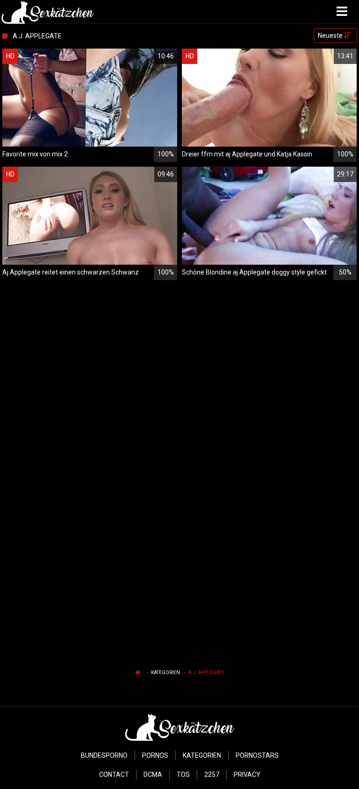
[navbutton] (343, 11)
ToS (183, 774)
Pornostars (257, 755)
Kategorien (165, 672)
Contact (114, 774)
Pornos (155, 755)
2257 (211, 774)
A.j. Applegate (206, 672)
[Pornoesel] (47, 11)
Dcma (153, 774)
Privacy (247, 774)
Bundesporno (104, 755)
